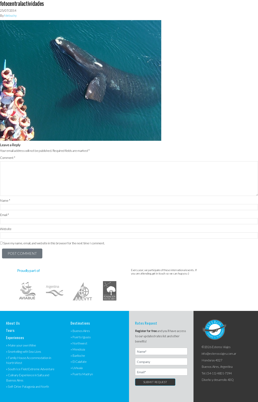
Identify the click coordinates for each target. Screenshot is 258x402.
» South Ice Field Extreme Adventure (30, 369)
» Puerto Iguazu (81, 337)
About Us (13, 323)
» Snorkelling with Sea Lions (23, 351)
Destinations (80, 323)
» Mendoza (78, 349)
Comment (7, 157)
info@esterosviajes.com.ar (219, 353)
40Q (231, 379)
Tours (10, 330)
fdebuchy (10, 15)
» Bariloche (78, 355)
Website (5, 229)
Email (4, 215)
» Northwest (79, 343)
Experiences (15, 337)
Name (5, 200)
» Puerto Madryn (82, 374)
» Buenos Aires (80, 331)
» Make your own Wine (21, 345)
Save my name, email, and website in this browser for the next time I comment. (54, 243)
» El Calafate (79, 361)
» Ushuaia (77, 368)
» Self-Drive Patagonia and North (27, 386)
